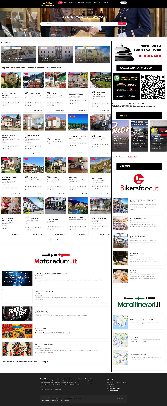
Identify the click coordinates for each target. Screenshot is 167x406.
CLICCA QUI (132, 157)
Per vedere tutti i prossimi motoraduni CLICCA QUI (24, 362)
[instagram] (122, 399)
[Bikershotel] (47, 4)
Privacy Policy (88, 383)
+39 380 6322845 (116, 388)
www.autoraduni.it (46, 400)
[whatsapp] (117, 399)
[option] (18, 54)
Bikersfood (88, 2)
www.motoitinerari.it (68, 398)
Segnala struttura (89, 378)
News (100, 2)
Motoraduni (71, 2)
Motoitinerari (81, 2)
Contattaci (106, 2)
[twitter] (124, 399)
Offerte (94, 2)
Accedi (124, 2)
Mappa (65, 2)
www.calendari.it (55, 400)
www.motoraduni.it (58, 398)
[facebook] (120, 399)
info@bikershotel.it (114, 390)
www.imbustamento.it (64, 400)
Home (60, 2)
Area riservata (88, 381)
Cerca (122, 23)
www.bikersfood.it (78, 398)
